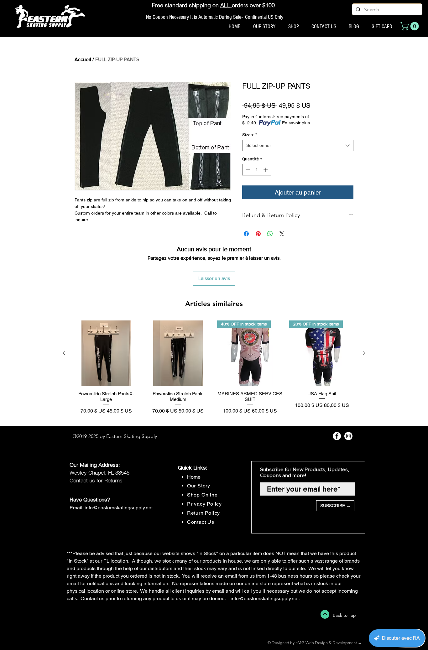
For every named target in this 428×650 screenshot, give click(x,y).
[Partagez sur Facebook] (246, 233)
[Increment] (266, 169)
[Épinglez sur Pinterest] (258, 233)
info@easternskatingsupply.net (119, 508)
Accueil (83, 59)
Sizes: (249, 134)
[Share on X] (282, 233)
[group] (214, 370)
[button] (410, 26)
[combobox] (297, 145)
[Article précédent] (64, 353)
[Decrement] (247, 169)
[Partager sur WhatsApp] (270, 233)
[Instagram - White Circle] (348, 436)
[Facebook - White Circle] (337, 436)
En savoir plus (296, 122)
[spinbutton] (256, 169)
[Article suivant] (364, 353)
